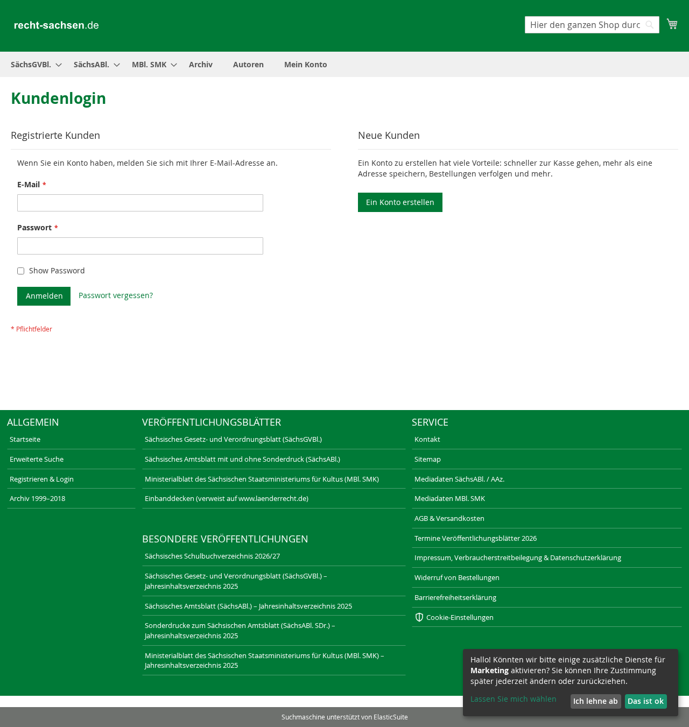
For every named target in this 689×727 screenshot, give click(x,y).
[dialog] (570, 682)
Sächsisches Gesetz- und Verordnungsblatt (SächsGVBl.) (233, 439)
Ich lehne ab (595, 701)
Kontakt (427, 439)
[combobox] (592, 24)
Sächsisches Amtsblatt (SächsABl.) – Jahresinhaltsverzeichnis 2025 (248, 606)
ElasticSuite (391, 716)
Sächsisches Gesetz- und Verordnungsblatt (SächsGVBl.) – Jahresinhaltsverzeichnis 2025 (236, 581)
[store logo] (56, 25)
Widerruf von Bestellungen (457, 577)
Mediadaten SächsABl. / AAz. (459, 479)
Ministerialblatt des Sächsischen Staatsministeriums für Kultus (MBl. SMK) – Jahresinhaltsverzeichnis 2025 (264, 660)
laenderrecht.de (144, 703)
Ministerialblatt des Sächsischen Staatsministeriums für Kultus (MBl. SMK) (262, 479)
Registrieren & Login (42, 479)
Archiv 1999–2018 (37, 498)
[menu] (344, 64)
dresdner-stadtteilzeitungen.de (397, 703)
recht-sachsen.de (30, 703)
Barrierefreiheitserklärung (455, 597)
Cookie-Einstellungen (460, 617)
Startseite (25, 439)
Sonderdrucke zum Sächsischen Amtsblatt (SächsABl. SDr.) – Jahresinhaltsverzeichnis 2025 (240, 630)
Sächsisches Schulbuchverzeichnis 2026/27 (212, 556)
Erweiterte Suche (37, 459)
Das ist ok (646, 701)
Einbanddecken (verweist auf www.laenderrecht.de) (226, 498)
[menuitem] (33, 64)
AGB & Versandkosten (449, 518)
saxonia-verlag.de (261, 703)
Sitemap (427, 459)
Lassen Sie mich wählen (513, 699)
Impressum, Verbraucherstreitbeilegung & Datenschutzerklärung (517, 557)
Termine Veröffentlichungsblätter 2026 (475, 538)
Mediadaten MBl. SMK (449, 498)
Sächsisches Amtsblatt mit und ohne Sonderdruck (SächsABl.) (242, 459)
